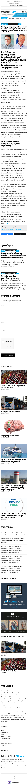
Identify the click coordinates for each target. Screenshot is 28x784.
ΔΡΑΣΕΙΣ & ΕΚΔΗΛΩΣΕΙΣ (6, 742)
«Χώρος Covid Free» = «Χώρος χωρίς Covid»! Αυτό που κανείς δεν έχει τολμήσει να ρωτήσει (13, 516)
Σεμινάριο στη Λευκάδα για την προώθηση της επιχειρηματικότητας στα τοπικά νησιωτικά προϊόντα (13, 255)
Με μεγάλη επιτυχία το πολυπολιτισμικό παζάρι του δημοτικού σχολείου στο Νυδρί (11, 278)
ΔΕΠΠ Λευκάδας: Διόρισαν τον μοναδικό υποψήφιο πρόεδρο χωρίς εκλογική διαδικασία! (12, 540)
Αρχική (6, 5)
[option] (18, 18)
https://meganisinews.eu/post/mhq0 (11, 229)
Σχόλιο (3, 305)
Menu (25, 12)
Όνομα (3, 323)
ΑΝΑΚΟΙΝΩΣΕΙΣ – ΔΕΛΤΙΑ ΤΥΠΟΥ (7, 736)
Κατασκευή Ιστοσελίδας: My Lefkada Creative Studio (14, 776)
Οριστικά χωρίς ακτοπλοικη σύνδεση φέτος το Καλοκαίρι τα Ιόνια (13, 461)
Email (3, 330)
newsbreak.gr (8, 223)
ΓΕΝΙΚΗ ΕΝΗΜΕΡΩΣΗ (5, 738)
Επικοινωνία (13, 5)
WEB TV (2, 740)
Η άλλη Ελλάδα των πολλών (10, 412)
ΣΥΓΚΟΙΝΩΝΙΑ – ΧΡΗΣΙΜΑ (6, 743)
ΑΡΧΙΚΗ (2, 730)
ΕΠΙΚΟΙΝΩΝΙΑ (4, 745)
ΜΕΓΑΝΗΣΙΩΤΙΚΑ (4, 732)
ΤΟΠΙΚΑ (3, 250)
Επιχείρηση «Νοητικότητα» (10, 436)
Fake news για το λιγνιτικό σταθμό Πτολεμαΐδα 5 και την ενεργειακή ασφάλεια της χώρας (12, 488)
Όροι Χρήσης (20, 5)
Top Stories (4, 24)
